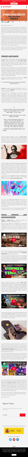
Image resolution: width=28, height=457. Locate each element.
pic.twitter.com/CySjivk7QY (14, 126)
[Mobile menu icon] (1, 7)
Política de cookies (14, 452)
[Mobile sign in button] (26, 7)
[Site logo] (7, 6)
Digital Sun (3, 88)
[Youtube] (14, 439)
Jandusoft (3, 221)
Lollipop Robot (23, 282)
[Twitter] (10, 439)
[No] (26, 452)
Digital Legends (23, 136)
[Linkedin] (17, 439)
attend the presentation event (16, 178)
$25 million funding (22, 60)
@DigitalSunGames (10, 110)
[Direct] (14, 3)
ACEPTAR (14, 454)
